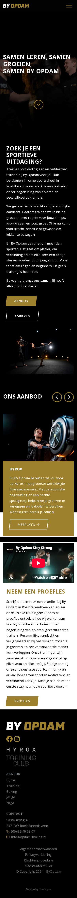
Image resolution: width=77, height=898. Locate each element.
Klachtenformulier (38, 866)
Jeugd (10, 797)
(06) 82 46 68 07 (23, 831)
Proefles (22, 701)
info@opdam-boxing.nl (28, 837)
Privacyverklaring (38, 854)
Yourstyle (45, 889)
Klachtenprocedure (38, 860)
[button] (57, 397)
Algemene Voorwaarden (38, 849)
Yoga (10, 803)
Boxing (11, 791)
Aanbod (21, 301)
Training (13, 786)
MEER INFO (26, 524)
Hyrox (11, 780)
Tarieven (22, 316)
